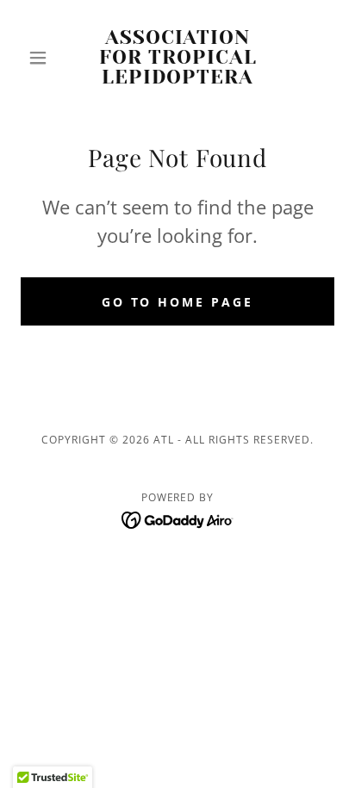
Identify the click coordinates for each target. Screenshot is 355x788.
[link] (178, 57)
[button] (44, 57)
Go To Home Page (178, 302)
